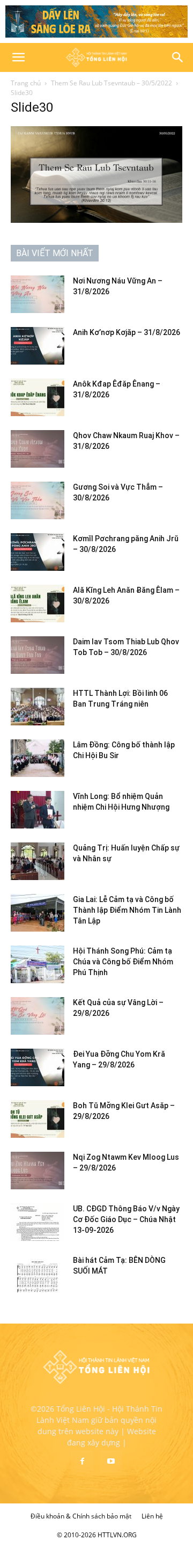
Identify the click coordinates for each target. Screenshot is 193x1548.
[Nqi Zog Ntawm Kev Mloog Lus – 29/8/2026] (37, 1170)
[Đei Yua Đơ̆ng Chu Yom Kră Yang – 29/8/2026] (37, 1067)
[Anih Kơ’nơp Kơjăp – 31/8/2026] (37, 346)
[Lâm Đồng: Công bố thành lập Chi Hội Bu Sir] (37, 758)
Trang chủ (26, 83)
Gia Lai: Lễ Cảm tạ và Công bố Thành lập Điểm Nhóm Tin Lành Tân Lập (127, 910)
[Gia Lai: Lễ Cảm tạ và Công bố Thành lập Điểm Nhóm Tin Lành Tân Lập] (37, 913)
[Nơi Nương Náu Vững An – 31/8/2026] (37, 294)
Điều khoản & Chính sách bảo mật (81, 1516)
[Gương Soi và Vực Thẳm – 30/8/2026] (37, 500)
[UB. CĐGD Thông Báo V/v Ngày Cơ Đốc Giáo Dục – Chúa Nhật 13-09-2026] (37, 1222)
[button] (18, 57)
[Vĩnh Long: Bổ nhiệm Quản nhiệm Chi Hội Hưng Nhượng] (37, 809)
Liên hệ (152, 1516)
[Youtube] (111, 1461)
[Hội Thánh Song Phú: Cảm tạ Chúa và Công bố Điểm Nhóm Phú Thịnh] (37, 964)
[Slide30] (96, 219)
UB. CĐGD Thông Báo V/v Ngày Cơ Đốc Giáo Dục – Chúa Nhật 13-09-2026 (126, 1219)
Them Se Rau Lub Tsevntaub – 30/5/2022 (111, 83)
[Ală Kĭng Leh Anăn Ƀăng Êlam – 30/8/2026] (37, 603)
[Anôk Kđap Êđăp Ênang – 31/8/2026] (37, 397)
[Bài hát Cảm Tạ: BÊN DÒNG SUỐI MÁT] (37, 1273)
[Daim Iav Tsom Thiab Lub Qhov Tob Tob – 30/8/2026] (37, 655)
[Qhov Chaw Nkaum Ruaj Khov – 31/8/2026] (37, 449)
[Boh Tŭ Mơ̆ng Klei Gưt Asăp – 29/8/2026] (37, 1119)
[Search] (178, 57)
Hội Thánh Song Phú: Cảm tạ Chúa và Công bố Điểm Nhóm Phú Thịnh (123, 962)
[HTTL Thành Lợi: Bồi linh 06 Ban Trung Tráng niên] (37, 706)
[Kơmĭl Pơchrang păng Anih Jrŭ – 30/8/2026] (37, 552)
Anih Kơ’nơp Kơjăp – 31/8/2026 (126, 332)
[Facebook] (82, 1461)
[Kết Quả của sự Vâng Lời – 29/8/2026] (37, 1016)
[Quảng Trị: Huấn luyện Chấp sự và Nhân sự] (37, 861)
